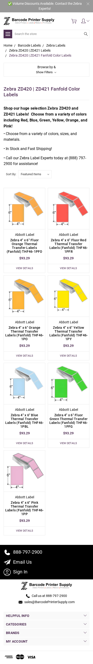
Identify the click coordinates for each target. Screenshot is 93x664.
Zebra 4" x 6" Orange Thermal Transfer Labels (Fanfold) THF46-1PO (24, 333)
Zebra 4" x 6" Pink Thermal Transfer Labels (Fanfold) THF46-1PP (24, 508)
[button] (46, 70)
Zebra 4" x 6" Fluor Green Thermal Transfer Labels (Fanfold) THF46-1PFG (68, 420)
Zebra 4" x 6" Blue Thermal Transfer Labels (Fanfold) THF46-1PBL (24, 420)
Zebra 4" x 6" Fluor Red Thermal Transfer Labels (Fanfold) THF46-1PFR (68, 245)
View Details (24, 268)
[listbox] (35, 174)
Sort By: (11, 174)
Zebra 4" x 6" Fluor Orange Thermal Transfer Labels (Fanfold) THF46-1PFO (24, 245)
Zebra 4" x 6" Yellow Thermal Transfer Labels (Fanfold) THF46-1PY (68, 333)
